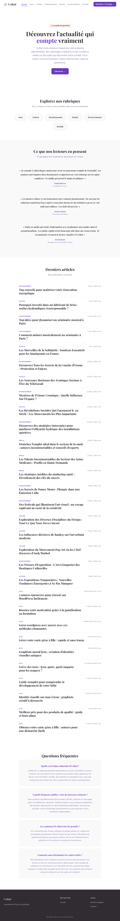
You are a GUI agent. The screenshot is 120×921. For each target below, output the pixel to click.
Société (85, 4)
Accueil (24, 4)
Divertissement (51, 4)
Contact (93, 906)
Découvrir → (60, 71)
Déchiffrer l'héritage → (105, 4)
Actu (32, 4)
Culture (39, 4)
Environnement (74, 4)
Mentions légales (96, 902)
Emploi (62, 4)
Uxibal (10, 4)
